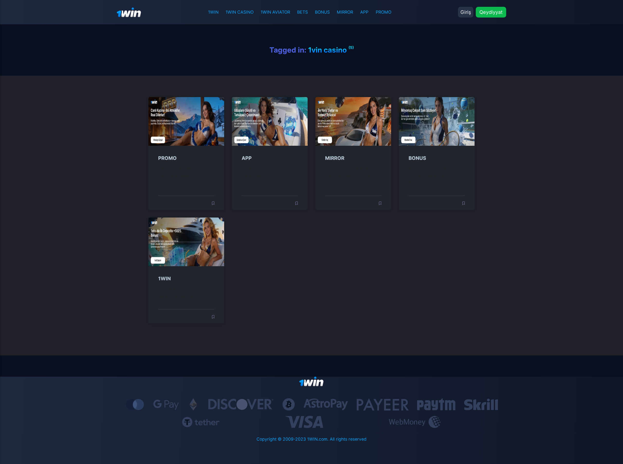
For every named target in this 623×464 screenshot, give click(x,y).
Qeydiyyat (491, 12)
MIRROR (345, 12)
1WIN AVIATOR (275, 12)
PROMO (383, 12)
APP (364, 12)
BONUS (322, 12)
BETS (302, 12)
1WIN (213, 12)
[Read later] (213, 203)
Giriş (465, 12)
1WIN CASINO (240, 12)
